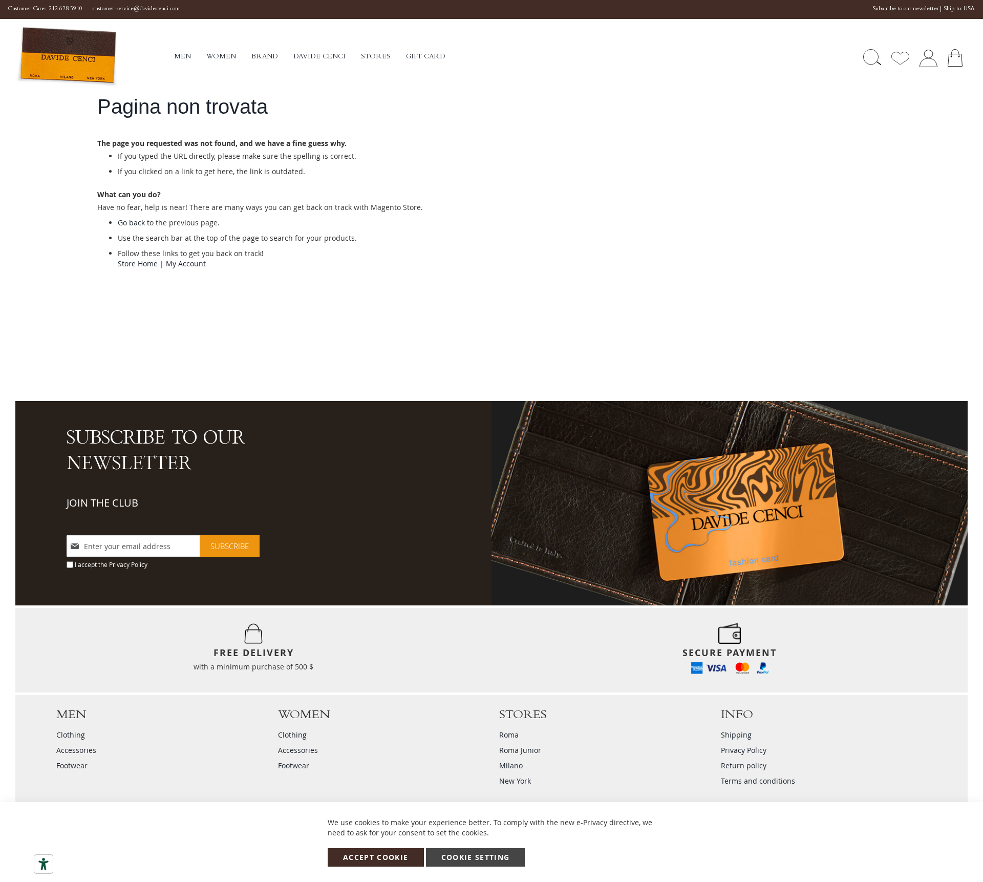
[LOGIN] (928, 57)
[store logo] (94, 57)
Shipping (736, 735)
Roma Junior (520, 750)
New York (515, 781)
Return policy (743, 765)
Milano (511, 765)
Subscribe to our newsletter (905, 9)
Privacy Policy (128, 564)
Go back (131, 222)
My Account (186, 263)
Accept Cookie (376, 857)
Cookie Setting (475, 857)
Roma (509, 735)
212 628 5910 (65, 9)
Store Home (138, 263)
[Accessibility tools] (43, 864)
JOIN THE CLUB (102, 503)
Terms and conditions (758, 781)
